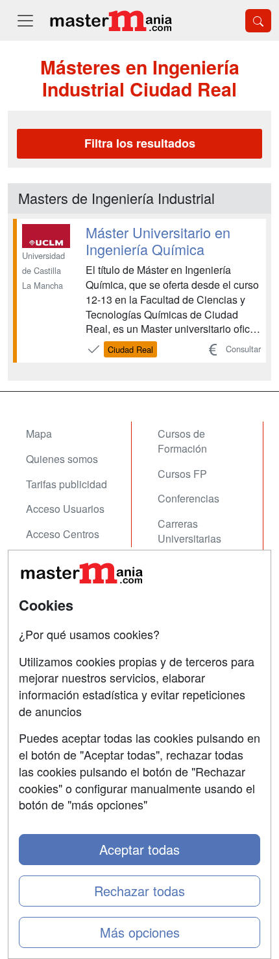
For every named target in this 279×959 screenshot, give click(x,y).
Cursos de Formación (182, 441)
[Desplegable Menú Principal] (25, 20)
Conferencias (188, 498)
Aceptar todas (139, 849)
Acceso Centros (62, 533)
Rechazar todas (139, 890)
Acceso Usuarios (65, 508)
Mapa (39, 433)
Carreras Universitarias (189, 531)
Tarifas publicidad (66, 484)
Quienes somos (62, 458)
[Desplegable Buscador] (258, 20)
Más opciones (140, 932)
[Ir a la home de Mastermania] (110, 20)
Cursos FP (182, 473)
